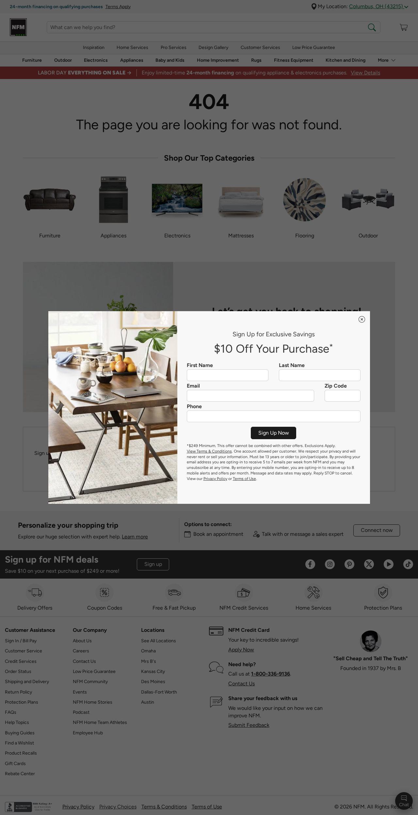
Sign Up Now (273, 433)
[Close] (362, 319)
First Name (200, 365)
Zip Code (336, 386)
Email (193, 386)
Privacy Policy (215, 478)
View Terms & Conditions (209, 451)
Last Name (292, 365)
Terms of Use (244, 478)
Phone (194, 406)
